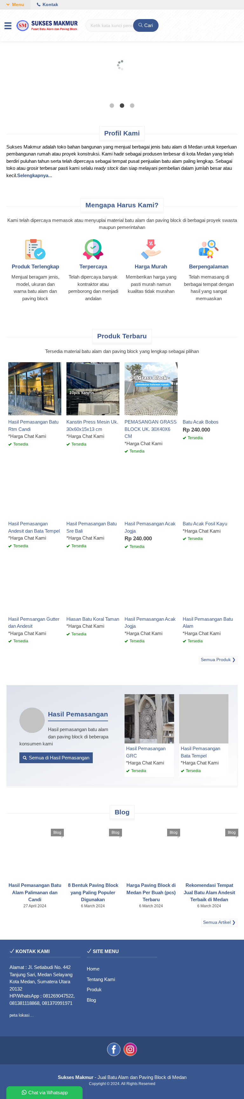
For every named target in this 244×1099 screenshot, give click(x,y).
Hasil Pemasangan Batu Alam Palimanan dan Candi (35, 892)
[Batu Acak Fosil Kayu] (209, 490)
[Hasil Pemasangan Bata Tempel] (204, 718)
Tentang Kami (101, 979)
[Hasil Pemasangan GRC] (149, 718)
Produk (94, 989)
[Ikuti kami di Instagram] (130, 1050)
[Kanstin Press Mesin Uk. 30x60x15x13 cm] (92, 388)
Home (93, 968)
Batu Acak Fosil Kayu (205, 523)
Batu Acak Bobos (201, 422)
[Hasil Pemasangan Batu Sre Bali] (92, 490)
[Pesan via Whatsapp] (188, 366)
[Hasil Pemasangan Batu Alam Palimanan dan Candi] (34, 851)
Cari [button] (148, 25)
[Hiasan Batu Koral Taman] (92, 585)
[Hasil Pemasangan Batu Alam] (209, 585)
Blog (57, 832)
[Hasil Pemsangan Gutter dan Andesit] (34, 585)
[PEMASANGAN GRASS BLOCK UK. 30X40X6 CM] (151, 388)
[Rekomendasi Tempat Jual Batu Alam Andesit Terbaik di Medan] (209, 851)
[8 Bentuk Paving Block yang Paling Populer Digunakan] (92, 851)
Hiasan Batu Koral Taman (92, 619)
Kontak (49, 4)
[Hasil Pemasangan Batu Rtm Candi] (34, 388)
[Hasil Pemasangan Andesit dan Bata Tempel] (34, 490)
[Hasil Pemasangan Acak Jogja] (151, 490)
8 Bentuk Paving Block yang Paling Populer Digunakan (93, 892)
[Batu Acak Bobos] (209, 388)
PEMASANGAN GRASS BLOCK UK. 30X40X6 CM (151, 429)
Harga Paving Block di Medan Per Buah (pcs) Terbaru (151, 892)
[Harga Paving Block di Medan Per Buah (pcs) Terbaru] (151, 851)
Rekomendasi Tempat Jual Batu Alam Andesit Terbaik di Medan (209, 892)
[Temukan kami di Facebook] (113, 1050)
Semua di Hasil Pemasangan (58, 757)
